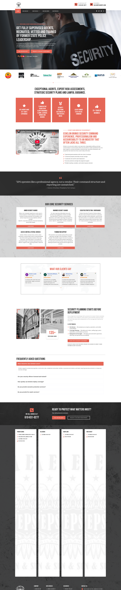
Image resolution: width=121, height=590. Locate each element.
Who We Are (25, 11)
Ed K (85, 274)
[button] (27, 56)
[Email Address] (91, 4)
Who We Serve (46, 11)
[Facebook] (96, 11)
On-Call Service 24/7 (82, 3)
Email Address (96, 3)
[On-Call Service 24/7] (76, 4)
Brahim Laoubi (32, 274)
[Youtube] (101, 11)
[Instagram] (103, 11)
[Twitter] (98, 11)
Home (18, 11)
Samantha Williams (52, 274)
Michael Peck (69, 274)
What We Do (35, 11)
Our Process (55, 11)
